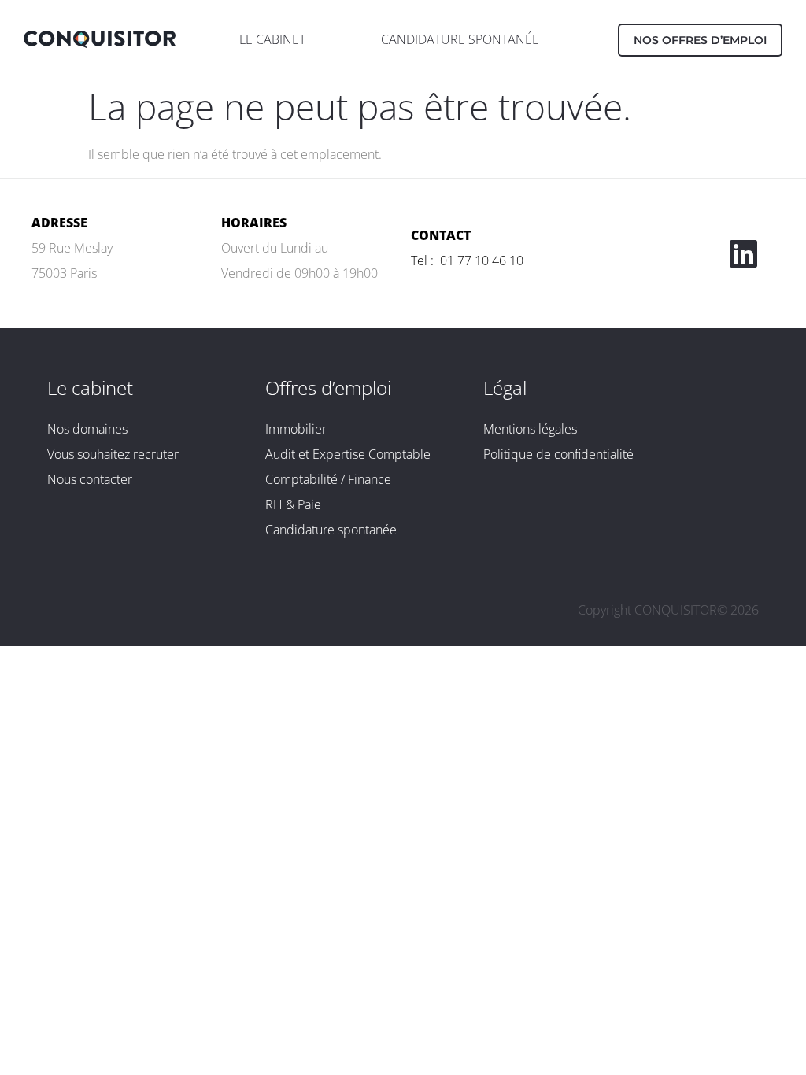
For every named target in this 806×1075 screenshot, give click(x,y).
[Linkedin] (743, 253)
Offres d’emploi (328, 388)
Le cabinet (90, 388)
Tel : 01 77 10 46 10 (467, 260)
